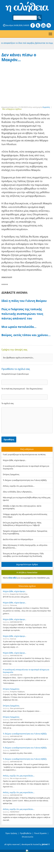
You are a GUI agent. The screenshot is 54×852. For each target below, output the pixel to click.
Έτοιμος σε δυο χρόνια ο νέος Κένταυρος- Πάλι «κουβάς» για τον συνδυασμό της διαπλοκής (23, 554)
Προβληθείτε (25, 833)
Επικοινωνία (27, 836)
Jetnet (45, 844)
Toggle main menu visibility (50, 34)
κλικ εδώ (12, 577)
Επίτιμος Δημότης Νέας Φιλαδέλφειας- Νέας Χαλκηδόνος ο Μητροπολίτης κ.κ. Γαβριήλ (22, 523)
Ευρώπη (46, 107)
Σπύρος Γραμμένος (11, 474)
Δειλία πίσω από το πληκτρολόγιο (18, 539)
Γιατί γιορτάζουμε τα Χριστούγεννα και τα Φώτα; (24, 454)
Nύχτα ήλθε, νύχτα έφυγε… (14, 460)
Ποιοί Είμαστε (40, 833)
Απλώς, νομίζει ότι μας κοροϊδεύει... (18, 486)
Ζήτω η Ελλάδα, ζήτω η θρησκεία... (18, 491)
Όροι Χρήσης (11, 833)
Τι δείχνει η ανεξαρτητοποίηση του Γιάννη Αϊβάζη (25, 480)
